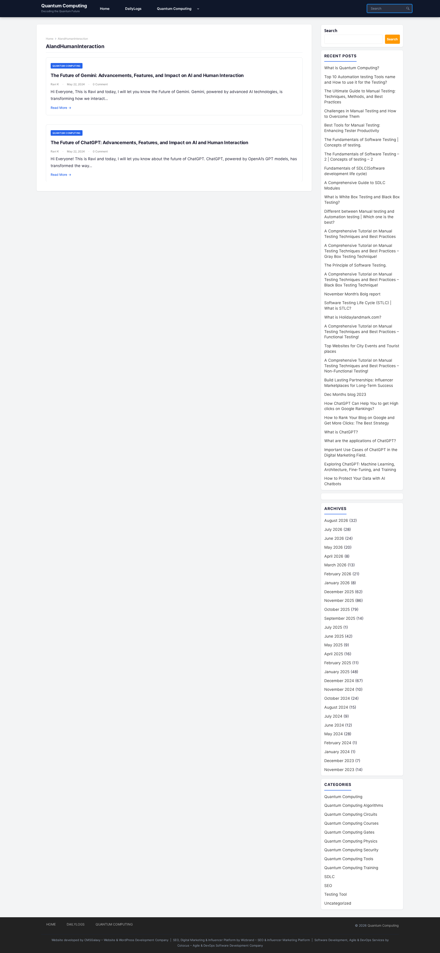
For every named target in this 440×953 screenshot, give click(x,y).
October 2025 (337, 609)
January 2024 (337, 751)
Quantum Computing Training (351, 867)
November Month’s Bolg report (352, 294)
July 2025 (333, 627)
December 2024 (339, 680)
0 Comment (100, 84)
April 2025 (333, 654)
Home (49, 38)
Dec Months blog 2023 (345, 394)
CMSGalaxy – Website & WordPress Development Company (126, 940)
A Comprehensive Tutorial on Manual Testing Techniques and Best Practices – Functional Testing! (361, 331)
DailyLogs (76, 924)
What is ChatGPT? (341, 432)
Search (330, 30)
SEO (328, 885)
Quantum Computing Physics (350, 841)
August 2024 (336, 707)
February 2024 (337, 743)
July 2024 (333, 716)
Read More (61, 108)
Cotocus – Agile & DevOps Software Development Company (220, 945)
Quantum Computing (64, 5)
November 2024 (339, 689)
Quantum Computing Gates (349, 832)
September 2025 (339, 618)
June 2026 (334, 538)
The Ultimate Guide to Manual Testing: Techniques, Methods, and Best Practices (360, 96)
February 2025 (337, 663)
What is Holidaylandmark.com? (352, 317)
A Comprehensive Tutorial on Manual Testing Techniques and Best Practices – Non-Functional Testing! (361, 366)
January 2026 (337, 583)
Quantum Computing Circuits (350, 814)
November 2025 (339, 600)
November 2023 (339, 769)
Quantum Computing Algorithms (353, 805)
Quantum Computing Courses (351, 823)
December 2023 (339, 760)
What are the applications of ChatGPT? (360, 440)
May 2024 (333, 734)
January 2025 (336, 671)
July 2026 (333, 529)
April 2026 (333, 556)
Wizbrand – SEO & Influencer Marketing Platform (275, 940)
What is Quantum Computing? (351, 68)
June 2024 (334, 725)
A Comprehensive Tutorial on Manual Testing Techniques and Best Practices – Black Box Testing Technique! (361, 279)
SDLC (329, 876)
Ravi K (55, 84)
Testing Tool (335, 894)
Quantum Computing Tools (348, 859)
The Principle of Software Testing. (355, 265)
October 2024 (337, 698)
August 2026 (336, 520)
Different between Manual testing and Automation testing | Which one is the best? (359, 217)
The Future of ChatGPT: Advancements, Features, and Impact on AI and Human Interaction (149, 142)
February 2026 (337, 574)
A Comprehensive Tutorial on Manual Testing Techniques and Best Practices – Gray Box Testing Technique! (361, 251)
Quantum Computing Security (351, 850)
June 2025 (334, 636)
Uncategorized (337, 903)
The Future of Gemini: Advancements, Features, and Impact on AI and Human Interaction (147, 75)
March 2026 (335, 565)
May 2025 (333, 645)
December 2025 (339, 591)
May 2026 (333, 547)
